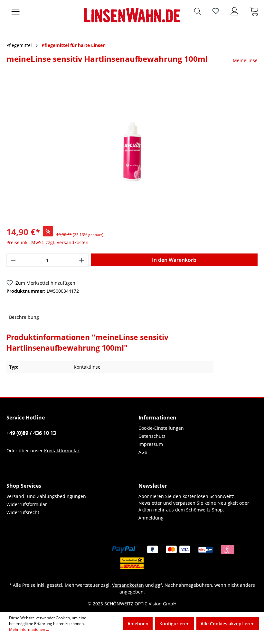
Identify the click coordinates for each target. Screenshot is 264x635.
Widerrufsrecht (22, 512)
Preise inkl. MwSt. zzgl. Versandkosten (47, 242)
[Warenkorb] (254, 11)
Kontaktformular (62, 450)
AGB (142, 452)
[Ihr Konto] (234, 11)
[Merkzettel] (215, 11)
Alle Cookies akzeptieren (228, 624)
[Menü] (15, 11)
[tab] (24, 317)
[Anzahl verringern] (13, 260)
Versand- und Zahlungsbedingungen (46, 496)
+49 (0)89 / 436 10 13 (31, 433)
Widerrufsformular (26, 504)
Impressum (150, 444)
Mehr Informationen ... (29, 629)
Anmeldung (151, 518)
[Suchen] (197, 11)
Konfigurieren (174, 624)
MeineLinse (245, 60)
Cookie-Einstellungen (161, 428)
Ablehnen (137, 624)
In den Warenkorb (174, 259)
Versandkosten (128, 585)
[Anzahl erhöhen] (82, 260)
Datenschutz (151, 436)
